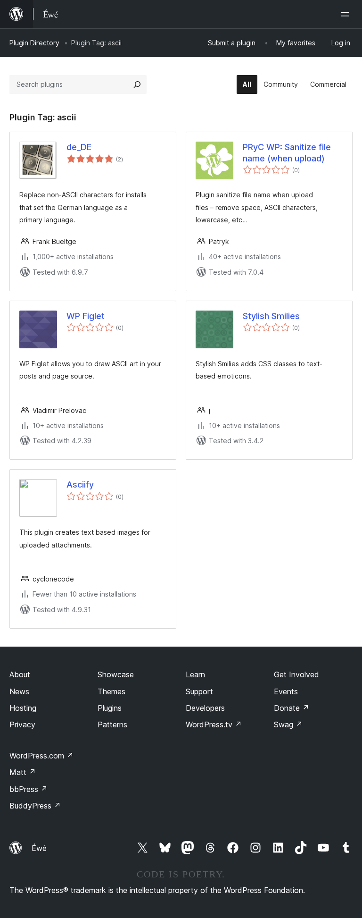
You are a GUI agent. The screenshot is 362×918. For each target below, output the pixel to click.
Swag (288, 724)
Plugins (110, 708)
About (19, 674)
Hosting (22, 708)
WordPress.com (41, 755)
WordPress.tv (214, 724)
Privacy (22, 724)
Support (199, 691)
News (19, 691)
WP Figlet (85, 316)
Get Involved (296, 674)
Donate (291, 708)
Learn (195, 674)
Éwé (39, 848)
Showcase (116, 674)
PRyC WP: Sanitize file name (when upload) (287, 152)
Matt (22, 772)
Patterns (112, 724)
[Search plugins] (137, 84)
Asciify (80, 484)
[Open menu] (347, 14)
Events (286, 691)
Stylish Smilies (271, 316)
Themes (111, 691)
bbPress (28, 789)
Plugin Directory (34, 43)
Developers (205, 708)
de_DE (78, 147)
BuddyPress (35, 805)
